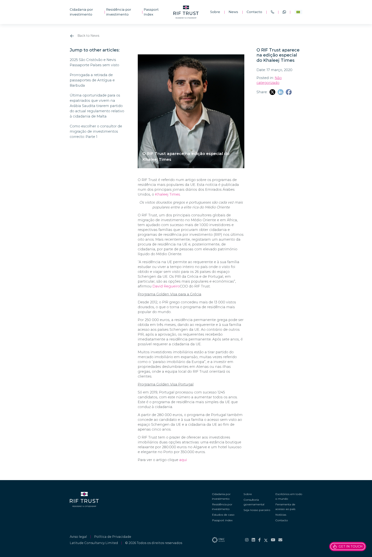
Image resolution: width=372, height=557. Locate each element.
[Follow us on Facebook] (259, 540)
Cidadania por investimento (81, 12)
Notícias (280, 514)
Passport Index (151, 12)
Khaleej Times (167, 194)
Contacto (254, 12)
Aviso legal (78, 537)
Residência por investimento (118, 12)
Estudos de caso (223, 514)
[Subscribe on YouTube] (273, 540)
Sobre (215, 12)
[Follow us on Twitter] (266, 540)
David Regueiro (166, 286)
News (233, 12)
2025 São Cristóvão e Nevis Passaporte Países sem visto (94, 62)
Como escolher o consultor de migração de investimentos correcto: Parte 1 (96, 131)
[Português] (298, 12)
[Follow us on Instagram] (247, 540)
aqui (183, 460)
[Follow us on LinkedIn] (253, 540)
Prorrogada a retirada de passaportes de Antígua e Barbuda (92, 80)
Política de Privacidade (112, 537)
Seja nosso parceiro (257, 510)
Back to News (88, 35)
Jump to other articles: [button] (95, 50)
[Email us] (280, 540)
